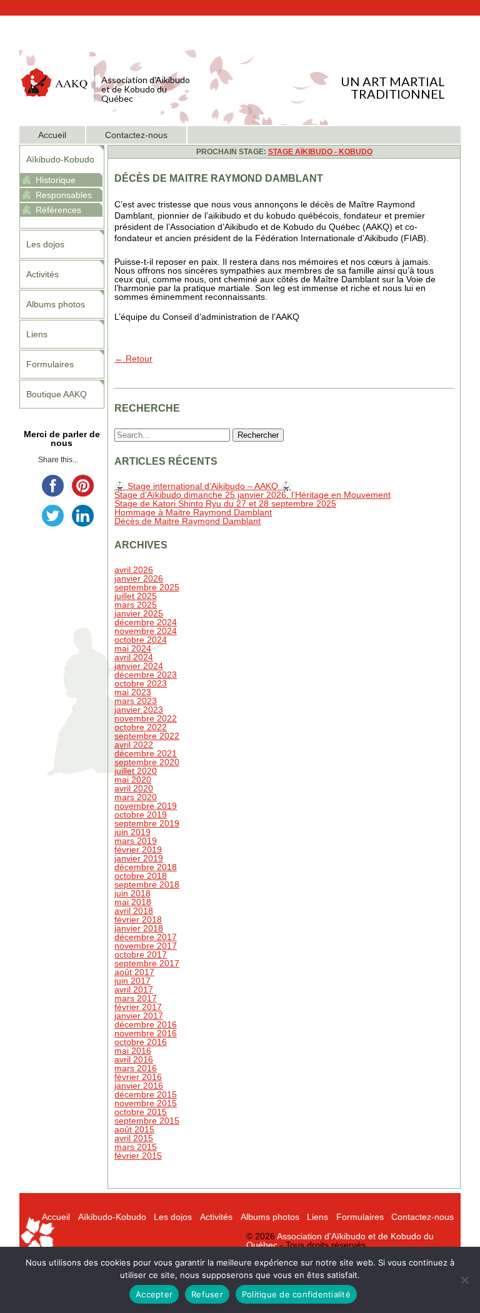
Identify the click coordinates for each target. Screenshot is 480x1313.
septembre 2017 (146, 963)
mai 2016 (132, 1051)
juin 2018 (132, 893)
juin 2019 (132, 832)
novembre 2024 (145, 631)
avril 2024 (133, 657)
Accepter (154, 1294)
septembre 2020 (146, 762)
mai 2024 (132, 648)
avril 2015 (133, 1138)
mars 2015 (135, 1147)
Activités (42, 274)
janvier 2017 (138, 1016)
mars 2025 (135, 605)
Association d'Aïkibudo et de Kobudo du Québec (340, 1240)
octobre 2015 (140, 1112)
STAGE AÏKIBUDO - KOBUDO (320, 151)
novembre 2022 (145, 718)
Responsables (64, 195)
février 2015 (138, 1156)
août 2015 (134, 1129)
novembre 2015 (145, 1103)
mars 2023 (135, 701)
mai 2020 (132, 780)
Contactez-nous (136, 135)
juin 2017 (132, 981)
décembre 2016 (145, 1024)
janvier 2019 (138, 858)
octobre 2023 (140, 683)
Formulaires (50, 364)
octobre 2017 (140, 954)
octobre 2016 (140, 1042)
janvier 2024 (138, 666)
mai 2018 (132, 902)
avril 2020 (133, 788)
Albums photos (55, 304)
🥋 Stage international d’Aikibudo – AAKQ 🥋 (202, 486)
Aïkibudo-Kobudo (60, 159)
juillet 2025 (135, 596)
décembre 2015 (145, 1094)
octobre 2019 (140, 815)
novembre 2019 (145, 806)
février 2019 (138, 850)
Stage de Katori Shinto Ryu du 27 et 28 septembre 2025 (225, 503)
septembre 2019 (146, 823)
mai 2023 (132, 692)
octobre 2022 (140, 727)
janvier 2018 (138, 928)
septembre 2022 (146, 736)
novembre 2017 (145, 946)
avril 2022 (133, 745)
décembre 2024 (145, 622)
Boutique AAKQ (56, 394)
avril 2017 (133, 989)
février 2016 (138, 1077)
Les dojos (45, 244)
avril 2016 (133, 1059)
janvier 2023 (138, 710)
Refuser (207, 1294)
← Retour (133, 359)
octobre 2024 (140, 640)
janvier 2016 (138, 1086)
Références (58, 210)
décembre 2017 (145, 937)
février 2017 (138, 1007)
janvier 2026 (138, 578)
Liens (37, 334)
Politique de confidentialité (296, 1294)
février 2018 (138, 919)
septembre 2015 (146, 1121)
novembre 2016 (145, 1033)
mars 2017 (135, 998)
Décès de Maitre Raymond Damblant (187, 521)
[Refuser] (464, 1280)
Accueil (52, 135)
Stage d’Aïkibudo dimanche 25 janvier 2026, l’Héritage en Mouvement (252, 495)
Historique (56, 180)
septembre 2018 (146, 884)
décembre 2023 (145, 675)
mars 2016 (135, 1068)
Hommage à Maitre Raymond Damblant (193, 512)
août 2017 (134, 972)
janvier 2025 (138, 613)
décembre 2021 (145, 753)
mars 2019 (135, 841)
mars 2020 (135, 797)
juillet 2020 (135, 771)
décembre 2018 (145, 867)
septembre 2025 (146, 587)
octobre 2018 (140, 876)
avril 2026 (133, 570)
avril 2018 (133, 911)
